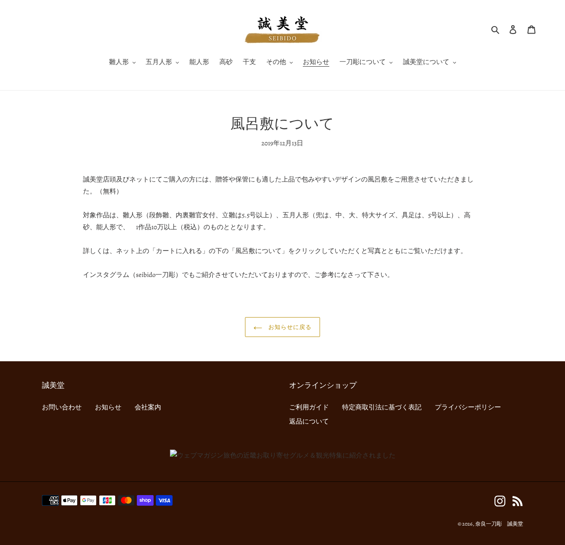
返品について (309, 421)
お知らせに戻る (289, 327)
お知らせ (108, 407)
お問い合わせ (62, 407)
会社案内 (148, 407)
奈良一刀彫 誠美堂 (499, 523)
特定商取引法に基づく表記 (382, 407)
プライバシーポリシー (468, 407)
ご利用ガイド (309, 407)
